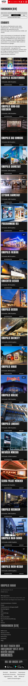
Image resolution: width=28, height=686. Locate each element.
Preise (2, 605)
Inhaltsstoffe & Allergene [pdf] (9, 607)
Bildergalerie (8, 84)
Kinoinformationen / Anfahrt (9, 603)
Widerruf (21, 676)
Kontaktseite (6, 655)
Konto (21, 1)
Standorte (16, 15)
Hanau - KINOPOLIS (14, 1)
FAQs (24, 15)
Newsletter (13, 672)
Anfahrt (21, 84)
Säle (2, 611)
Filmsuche (19, 1)
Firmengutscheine (22, 13)
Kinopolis (4, 2)
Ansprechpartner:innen (14, 17)
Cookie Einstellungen (14, 678)
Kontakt (5, 672)
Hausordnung (4, 613)
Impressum (21, 672)
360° (24, 60)
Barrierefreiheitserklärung (8, 619)
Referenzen (6, 15)
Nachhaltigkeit (5, 609)
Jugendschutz (8, 676)
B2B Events (4, 13)
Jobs (2, 620)
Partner (3, 622)
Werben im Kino (12, 13)
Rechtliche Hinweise (9, 674)
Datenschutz (21, 674)
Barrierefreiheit (5, 617)
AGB (15, 676)
